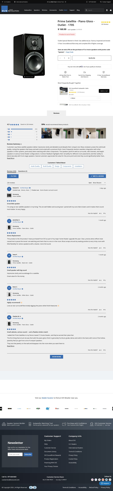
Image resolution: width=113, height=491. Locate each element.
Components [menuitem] (67, 166)
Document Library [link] (50, 452)
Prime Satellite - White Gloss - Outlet (23, 295)
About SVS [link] (72, 440)
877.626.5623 (98, 425)
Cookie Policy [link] (73, 459)
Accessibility (82, 487)
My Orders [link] (47, 440)
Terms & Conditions (69, 487)
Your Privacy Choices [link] (51, 466)
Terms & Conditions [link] (75, 452)
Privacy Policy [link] (73, 455)
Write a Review (99, 176)
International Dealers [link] (76, 448)
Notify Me (92, 58)
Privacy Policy (105, 487)
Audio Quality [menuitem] (35, 166)
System (61, 52)
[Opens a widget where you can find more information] (105, 483)
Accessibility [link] (73, 463)
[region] (73, 133)
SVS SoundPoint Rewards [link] (52, 455)
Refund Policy (93, 487)
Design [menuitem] (57, 166)
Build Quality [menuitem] (47, 166)
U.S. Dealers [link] (73, 444)
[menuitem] (28, 10)
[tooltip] (21, 144)
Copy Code (69, 52)
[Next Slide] (104, 133)
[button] (111, 10)
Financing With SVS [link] (50, 463)
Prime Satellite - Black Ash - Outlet (22, 263)
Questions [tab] (22, 171)
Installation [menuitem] (78, 166)
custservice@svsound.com (10, 480)
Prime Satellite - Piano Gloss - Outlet (23, 228)
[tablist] (56, 113)
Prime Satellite (17, 196)
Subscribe (28, 454)
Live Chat (107, 425)
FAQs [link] (46, 444)
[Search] (86, 10)
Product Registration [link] (51, 459)
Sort (90, 183)
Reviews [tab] (11, 171)
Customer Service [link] (50, 448)
